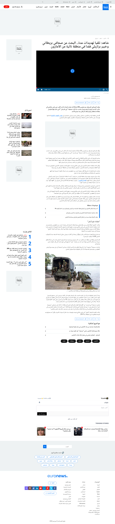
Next (67, 7)
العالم (84, 7)
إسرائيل (59, 461)
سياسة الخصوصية (67, 494)
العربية (108, 2)
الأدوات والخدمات (81, 501)
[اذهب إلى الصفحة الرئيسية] (106, 7)
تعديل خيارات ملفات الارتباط (65, 504)
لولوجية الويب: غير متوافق (65, 501)
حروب (40, 461)
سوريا (53, 465)
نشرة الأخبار (82, 487)
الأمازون (96, 341)
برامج (98, 506)
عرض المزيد (68, 482)
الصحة (51, 7)
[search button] (42, 2)
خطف (64, 341)
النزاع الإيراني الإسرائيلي (72, 457)
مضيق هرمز (61, 465)
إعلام (80, 341)
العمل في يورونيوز (67, 499)
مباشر (6, 6)
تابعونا (83, 494)
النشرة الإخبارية (50, 493)
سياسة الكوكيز (68, 492)
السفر (73, 7)
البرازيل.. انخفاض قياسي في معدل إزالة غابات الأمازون (86, 335)
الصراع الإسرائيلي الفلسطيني (56, 457)
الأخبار (104, 38)
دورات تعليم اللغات (81, 506)
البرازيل (96, 38)
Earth (56, 7)
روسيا (70, 465)
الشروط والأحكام (67, 490)
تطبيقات (83, 497)
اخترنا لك (28, 110)
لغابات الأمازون (82, 180)
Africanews (82, 504)
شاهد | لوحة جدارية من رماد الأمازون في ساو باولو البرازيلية (84, 327)
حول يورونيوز (68, 485)
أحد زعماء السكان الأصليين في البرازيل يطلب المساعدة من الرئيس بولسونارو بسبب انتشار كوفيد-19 (76, 208)
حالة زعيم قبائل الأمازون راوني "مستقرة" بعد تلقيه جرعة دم (84, 331)
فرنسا (67, 461)
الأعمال (79, 7)
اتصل (70, 497)
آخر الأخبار (96, 7)
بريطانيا (72, 341)
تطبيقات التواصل (81, 499)
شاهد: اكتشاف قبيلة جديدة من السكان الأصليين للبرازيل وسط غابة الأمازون (81, 217)
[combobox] (51, 2)
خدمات (83, 482)
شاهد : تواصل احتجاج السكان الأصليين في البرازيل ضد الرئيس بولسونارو (82, 213)
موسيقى (45, 465)
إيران (74, 461)
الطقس (83, 490)
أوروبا (89, 7)
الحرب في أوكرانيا (41, 457)
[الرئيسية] (108, 38)
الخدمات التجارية (67, 487)
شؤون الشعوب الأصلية (56, 116)
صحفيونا (98, 508)
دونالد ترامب (50, 461)
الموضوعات (97, 482)
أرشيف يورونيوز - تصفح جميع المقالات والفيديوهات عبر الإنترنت (94, 512)
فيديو (46, 7)
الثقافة (62, 7)
